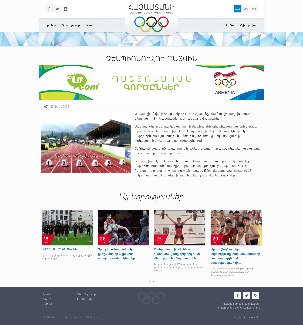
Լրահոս (51, 25)
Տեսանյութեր (71, 25)
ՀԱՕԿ (230, 25)
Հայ (237, 8)
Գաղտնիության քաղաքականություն (237, 307)
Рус (254, 8)
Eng (246, 8)
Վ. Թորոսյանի (251, 317)
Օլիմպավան (248, 25)
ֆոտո (89, 25)
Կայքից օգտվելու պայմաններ (241, 303)
